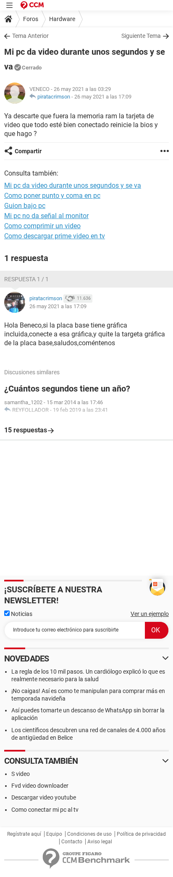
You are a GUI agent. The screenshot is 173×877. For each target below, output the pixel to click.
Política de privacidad (141, 834)
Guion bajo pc (24, 206)
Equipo (54, 834)
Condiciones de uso (89, 834)
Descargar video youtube (43, 797)
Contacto (71, 842)
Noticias (21, 613)
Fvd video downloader (39, 785)
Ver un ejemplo (150, 613)
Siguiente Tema (141, 35)
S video (20, 773)
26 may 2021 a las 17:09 (102, 96)
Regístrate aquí (24, 834)
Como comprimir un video (42, 226)
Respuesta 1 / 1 (26, 279)
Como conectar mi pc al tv (45, 809)
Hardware (62, 19)
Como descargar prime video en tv (54, 236)
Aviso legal (99, 842)
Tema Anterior (30, 35)
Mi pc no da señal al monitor (46, 216)
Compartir (28, 151)
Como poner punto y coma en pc (52, 196)
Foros (30, 19)
